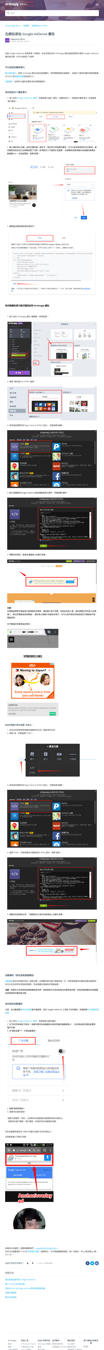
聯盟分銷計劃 (57, 1344)
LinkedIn (97, 1263)
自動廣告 (9, 81)
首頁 (9, 1344)
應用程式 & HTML (39, 25)
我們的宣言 (72, 1347)
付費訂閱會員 (11, 1292)
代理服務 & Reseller (59, 1347)
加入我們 (71, 1344)
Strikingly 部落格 (44, 1344)
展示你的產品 (11, 1297)
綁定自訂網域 (26, 1009)
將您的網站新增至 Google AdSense (20, 1279)
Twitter (92, 1263)
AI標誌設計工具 (27, 1347)
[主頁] (11, 4)
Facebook (88, 1263)
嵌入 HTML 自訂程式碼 (15, 1284)
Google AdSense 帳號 (27, 98)
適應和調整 (19, 76)
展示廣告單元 (11, 73)
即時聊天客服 (33, 1251)
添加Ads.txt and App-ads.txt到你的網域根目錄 (25, 1288)
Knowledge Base (12, 25)
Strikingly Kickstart (28, 1344)
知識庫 (26, 25)
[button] (27, 1263)
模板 (9, 1347)
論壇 (39, 1347)
